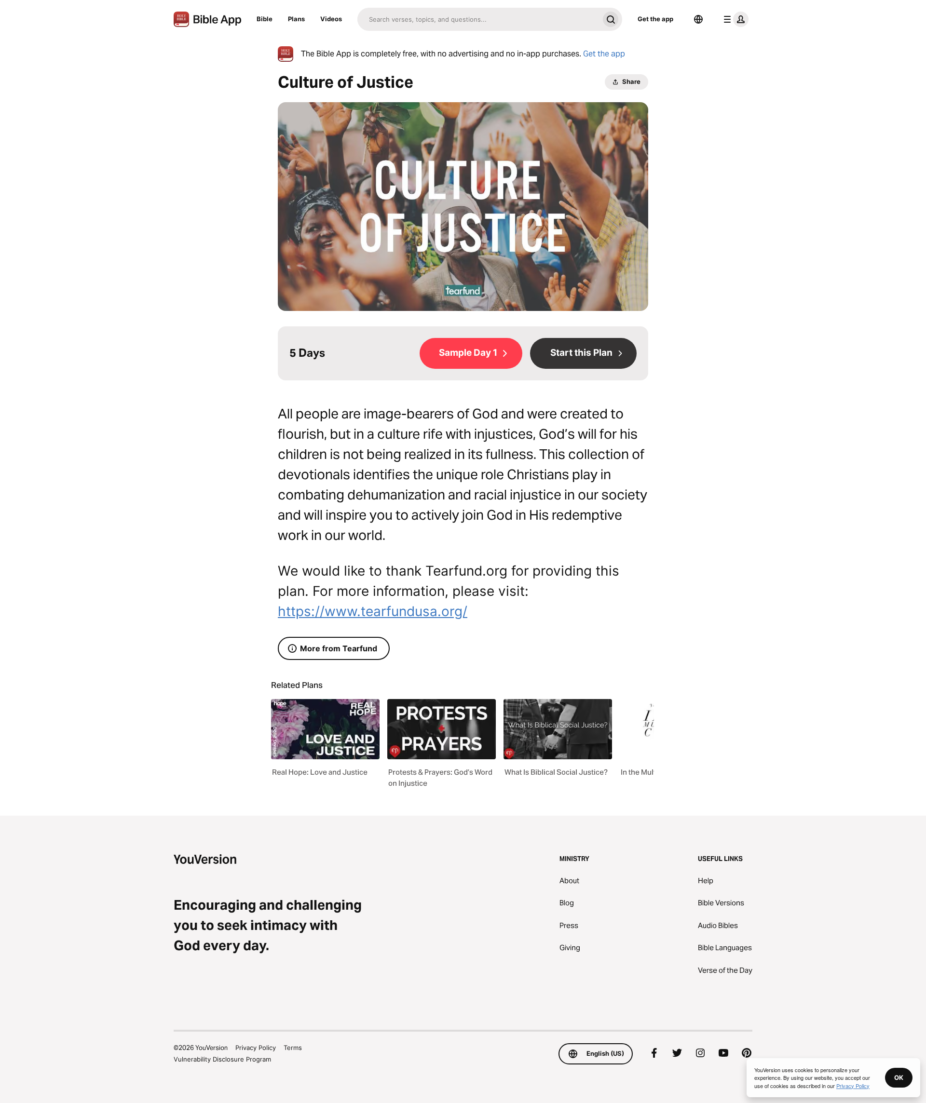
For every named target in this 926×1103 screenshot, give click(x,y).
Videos (331, 19)
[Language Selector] (698, 19)
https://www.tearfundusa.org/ (372, 611)
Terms (293, 1047)
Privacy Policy (255, 1047)
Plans (296, 19)
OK (898, 1077)
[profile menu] (734, 19)
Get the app (655, 19)
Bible (264, 19)
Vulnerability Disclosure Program (222, 1059)
